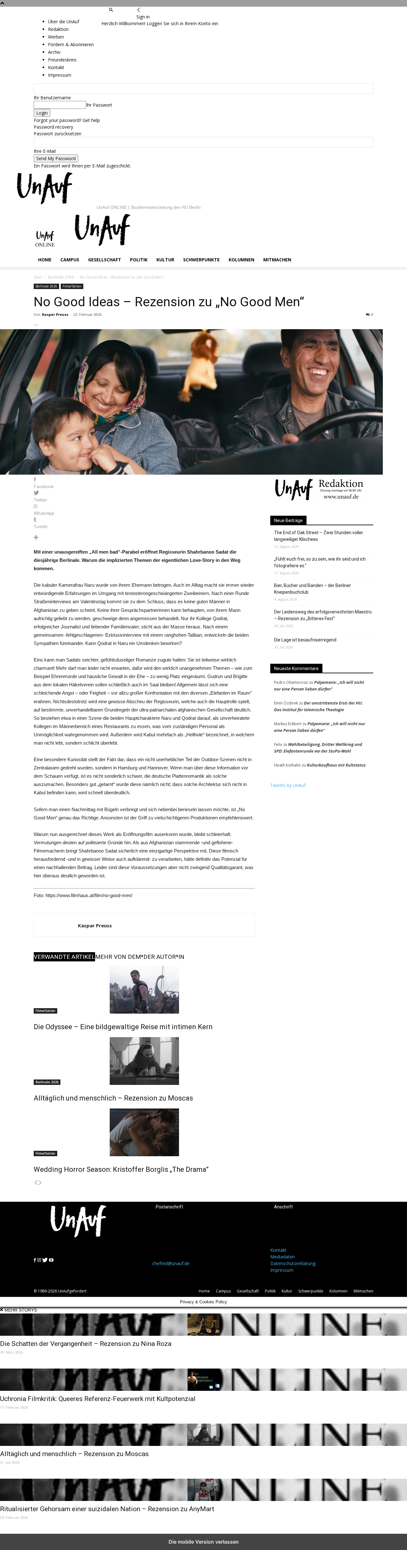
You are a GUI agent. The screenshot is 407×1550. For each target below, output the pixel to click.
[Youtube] (126, 17)
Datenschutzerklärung (292, 1263)
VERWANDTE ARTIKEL (64, 956)
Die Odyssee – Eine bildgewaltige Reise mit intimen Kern (123, 1027)
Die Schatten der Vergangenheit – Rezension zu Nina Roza (85, 1344)
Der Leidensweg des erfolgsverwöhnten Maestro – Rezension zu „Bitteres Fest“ (323, 615)
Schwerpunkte (201, 260)
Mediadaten (282, 1257)
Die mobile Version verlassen (204, 1542)
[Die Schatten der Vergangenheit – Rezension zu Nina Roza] (203, 1324)
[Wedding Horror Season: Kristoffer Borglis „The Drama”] (144, 1132)
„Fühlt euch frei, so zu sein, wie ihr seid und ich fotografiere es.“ (320, 562)
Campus (69, 260)
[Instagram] (115, 17)
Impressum (281, 1270)
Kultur (165, 260)
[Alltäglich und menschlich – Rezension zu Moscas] (144, 1061)
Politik (139, 260)
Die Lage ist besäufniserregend (305, 639)
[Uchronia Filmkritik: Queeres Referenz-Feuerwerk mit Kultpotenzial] (203, 1380)
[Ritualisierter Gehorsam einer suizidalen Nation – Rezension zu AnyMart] (203, 1490)
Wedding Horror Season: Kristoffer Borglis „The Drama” (121, 1169)
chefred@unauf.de (171, 1263)
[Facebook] (111, 17)
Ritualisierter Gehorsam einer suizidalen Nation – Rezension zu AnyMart (107, 1509)
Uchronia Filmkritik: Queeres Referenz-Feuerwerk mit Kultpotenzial (98, 1399)
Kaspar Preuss (55, 314)
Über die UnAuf (63, 21)
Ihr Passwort (99, 105)
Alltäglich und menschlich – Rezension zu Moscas (113, 1098)
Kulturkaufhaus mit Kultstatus (336, 765)
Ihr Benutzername (52, 98)
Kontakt (278, 1250)
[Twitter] (121, 17)
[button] (111, 10)
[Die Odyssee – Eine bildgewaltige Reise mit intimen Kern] (144, 990)
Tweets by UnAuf (288, 785)
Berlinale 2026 (61, 277)
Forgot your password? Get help (67, 120)
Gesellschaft (104, 260)
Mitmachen (277, 260)
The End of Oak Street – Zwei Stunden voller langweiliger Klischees (318, 536)
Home (45, 260)
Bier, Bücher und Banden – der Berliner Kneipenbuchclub (312, 589)
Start (38, 277)
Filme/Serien (72, 286)
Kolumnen (241, 260)
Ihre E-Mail (45, 151)
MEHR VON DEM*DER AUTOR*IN (139, 956)
